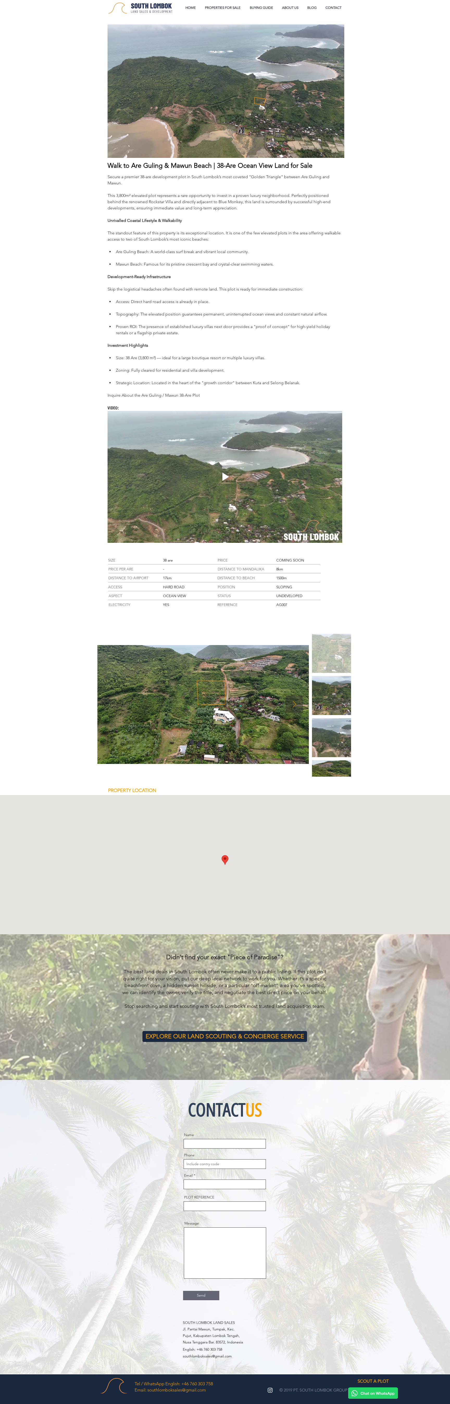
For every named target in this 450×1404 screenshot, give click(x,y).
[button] (261, 7)
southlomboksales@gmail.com (207, 1356)
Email (188, 1175)
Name (189, 1135)
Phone (189, 1155)
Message (191, 1223)
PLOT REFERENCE (199, 1197)
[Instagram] (270, 1390)
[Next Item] (294, 704)
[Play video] (225, 477)
